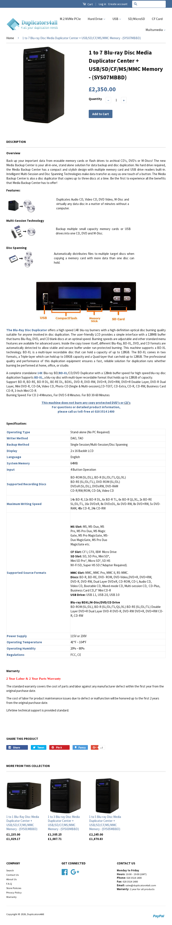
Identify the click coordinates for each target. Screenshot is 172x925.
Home (10, 38)
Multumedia (154, 30)
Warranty (11, 896)
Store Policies (13, 888)
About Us (11, 879)
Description (16, 142)
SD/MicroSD (136, 19)
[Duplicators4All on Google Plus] (74, 871)
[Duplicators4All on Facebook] (64, 871)
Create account (117, 4)
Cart (90, 4)
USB (115, 19)
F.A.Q (9, 883)
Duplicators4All (35, 914)
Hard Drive (95, 19)
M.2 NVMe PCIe (70, 19)
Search (10, 870)
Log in (102, 4)
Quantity (95, 99)
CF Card (157, 19)
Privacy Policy (14, 892)
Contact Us (12, 874)
